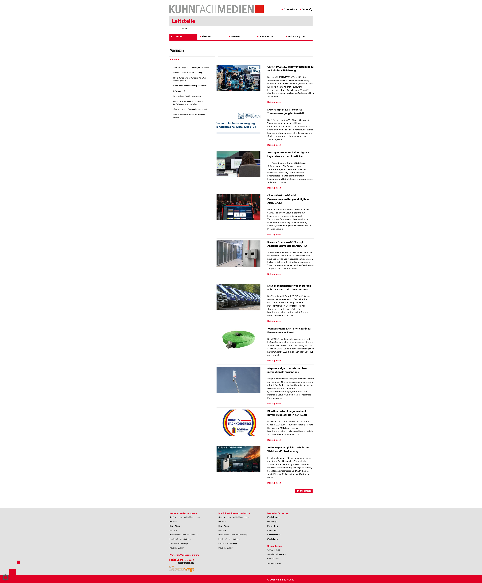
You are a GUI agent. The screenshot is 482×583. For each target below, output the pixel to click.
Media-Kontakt (273, 517)
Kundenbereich (274, 534)
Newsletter (266, 36)
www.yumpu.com (274, 563)
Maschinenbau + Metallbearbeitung (183, 534)
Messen (235, 36)
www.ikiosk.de (273, 558)
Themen (178, 36)
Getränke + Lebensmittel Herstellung (184, 517)
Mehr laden (304, 491)
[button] (5, 577)
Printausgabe (296, 36)
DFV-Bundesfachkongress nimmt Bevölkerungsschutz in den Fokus (287, 413)
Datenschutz (272, 526)
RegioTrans (173, 530)
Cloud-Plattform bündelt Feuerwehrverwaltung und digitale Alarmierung (288, 199)
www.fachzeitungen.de (276, 554)
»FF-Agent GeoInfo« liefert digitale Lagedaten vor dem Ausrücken (288, 155)
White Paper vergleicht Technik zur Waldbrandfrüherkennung (288, 450)
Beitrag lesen (274, 102)
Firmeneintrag (291, 9)
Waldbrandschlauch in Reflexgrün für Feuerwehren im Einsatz (289, 331)
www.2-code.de (273, 550)
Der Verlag (272, 521)
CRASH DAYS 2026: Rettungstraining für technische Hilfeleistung (290, 69)
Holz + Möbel (174, 526)
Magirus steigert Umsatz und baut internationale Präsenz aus (287, 370)
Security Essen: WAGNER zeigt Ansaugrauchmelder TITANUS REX (287, 244)
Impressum (272, 530)
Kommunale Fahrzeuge (178, 543)
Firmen (206, 36)
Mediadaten (272, 539)
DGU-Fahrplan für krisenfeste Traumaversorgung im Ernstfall (285, 112)
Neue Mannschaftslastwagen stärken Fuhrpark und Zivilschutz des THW (289, 288)
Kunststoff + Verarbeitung (180, 539)
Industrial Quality (176, 548)
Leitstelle (173, 521)
